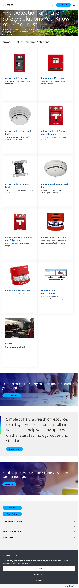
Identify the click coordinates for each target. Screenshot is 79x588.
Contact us (9, 484)
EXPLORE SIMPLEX (9, 537)
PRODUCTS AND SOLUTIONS (13, 521)
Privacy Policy (6, 586)
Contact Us (63, 5)
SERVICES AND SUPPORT (12, 531)
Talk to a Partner (11, 395)
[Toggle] (74, 5)
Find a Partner (12, 514)
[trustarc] (72, 586)
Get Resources (14, 449)
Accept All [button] (39, 568)
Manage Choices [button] (39, 574)
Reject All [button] (39, 580)
